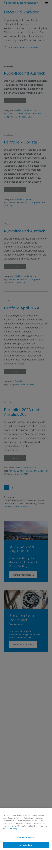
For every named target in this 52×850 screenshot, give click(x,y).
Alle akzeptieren (26, 845)
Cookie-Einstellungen (26, 837)
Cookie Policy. (12, 828)
